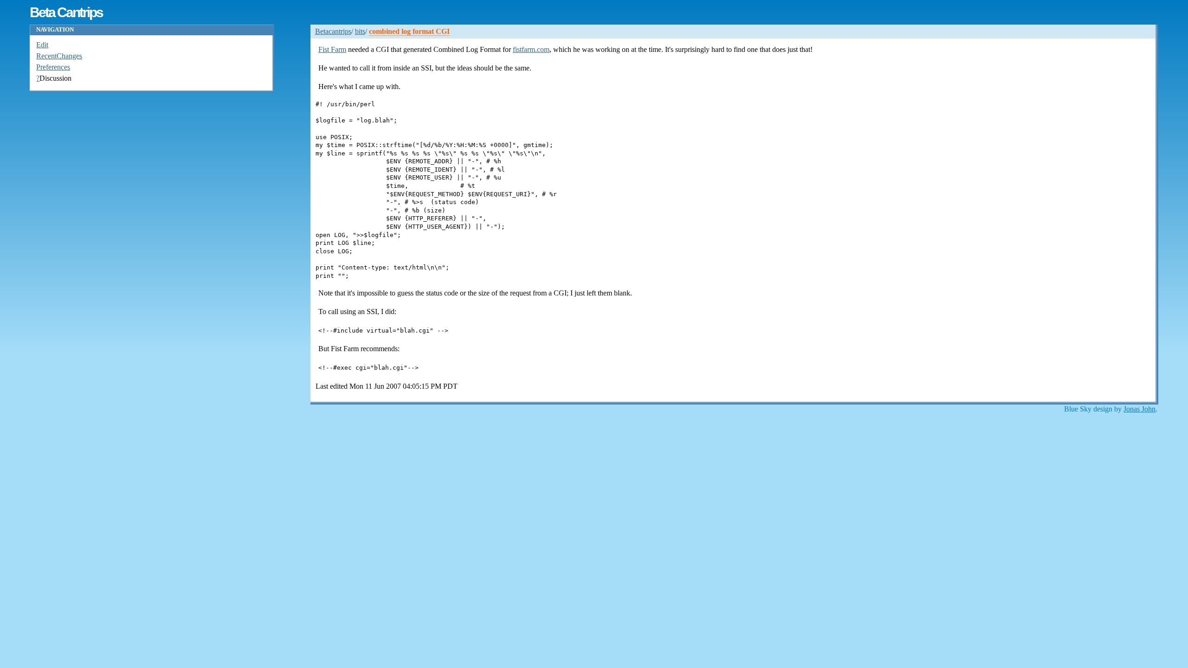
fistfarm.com (531, 49)
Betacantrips (333, 31)
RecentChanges (59, 56)
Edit (42, 45)
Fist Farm (332, 49)
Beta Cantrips (66, 12)
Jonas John (1139, 409)
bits (360, 31)
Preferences (53, 67)
